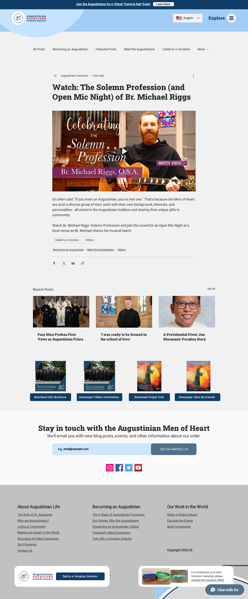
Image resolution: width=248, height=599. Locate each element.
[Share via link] (82, 263)
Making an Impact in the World (38, 532)
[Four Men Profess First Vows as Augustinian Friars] (61, 311)
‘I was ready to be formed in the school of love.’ (124, 336)
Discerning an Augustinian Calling (115, 527)
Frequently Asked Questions (111, 533)
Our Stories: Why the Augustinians (115, 521)
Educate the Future (180, 521)
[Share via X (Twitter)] (63, 263)
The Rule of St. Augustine (34, 515)
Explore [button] (216, 18)
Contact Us (24, 551)
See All (211, 288)
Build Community (179, 527)
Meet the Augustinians (139, 49)
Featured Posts (106, 49)
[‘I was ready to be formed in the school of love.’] (124, 312)
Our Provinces (26, 544)
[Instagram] (110, 467)
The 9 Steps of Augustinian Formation (118, 515)
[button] (231, 18)
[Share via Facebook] (54, 263)
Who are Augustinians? (33, 521)
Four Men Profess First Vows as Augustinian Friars (60, 336)
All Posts (39, 49)
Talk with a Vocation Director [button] (112, 539)
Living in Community (31, 527)
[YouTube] (138, 467)
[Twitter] (129, 467)
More (201, 49)
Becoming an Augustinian (70, 49)
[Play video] (124, 151)
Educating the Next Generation (38, 539)
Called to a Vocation (176, 49)
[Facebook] (119, 467)
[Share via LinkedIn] (73, 263)
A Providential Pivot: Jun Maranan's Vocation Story (184, 336)
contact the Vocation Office (207, 580)
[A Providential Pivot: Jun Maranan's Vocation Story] (187, 311)
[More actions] (193, 75)
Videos (89, 240)
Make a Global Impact (182, 515)
